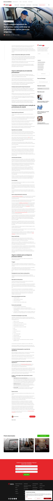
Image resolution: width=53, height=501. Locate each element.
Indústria (16, 491)
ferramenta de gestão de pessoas (26, 364)
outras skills (27, 206)
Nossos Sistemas (25, 1)
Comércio (16, 489)
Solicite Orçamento (42, 485)
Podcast (20, 1)
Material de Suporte (15, 1)
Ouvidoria (41, 487)
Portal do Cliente (35, 489)
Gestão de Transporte (8, 21)
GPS (28, 137)
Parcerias (25, 490)
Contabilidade (17, 485)
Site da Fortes (34, 485)
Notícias (25, 492)
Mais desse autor (32, 416)
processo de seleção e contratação (17, 196)
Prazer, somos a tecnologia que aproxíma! (27, 486)
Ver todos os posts (43, 435)
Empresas (39, 60)
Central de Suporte (35, 487)
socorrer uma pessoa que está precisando (21, 212)
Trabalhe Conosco (42, 489)
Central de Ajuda (30, 1)
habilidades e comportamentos (23, 202)
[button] (16, 1)
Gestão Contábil (40, 69)
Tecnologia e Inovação (41, 62)
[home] (7, 5)
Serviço (16, 487)
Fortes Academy (26, 488)
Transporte (16, 493)
